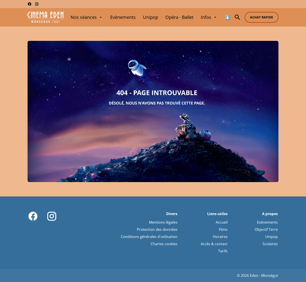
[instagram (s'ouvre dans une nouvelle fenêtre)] (37, 4)
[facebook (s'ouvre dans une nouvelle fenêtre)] (30, 4)
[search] (237, 17)
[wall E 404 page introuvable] (153, 111)
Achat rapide (261, 17)
